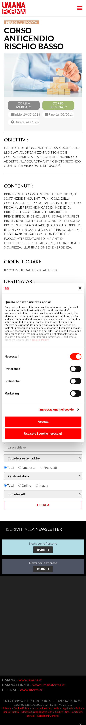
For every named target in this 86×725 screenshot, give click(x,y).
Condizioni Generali (48, 715)
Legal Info (67, 708)
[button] (79, 8)
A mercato (29, 467)
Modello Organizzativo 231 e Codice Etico (45, 711)
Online (26, 485)
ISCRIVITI (43, 549)
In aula (43, 485)
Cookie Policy (40, 340)
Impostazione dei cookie (56, 409)
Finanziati (50, 467)
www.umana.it (30, 680)
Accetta (43, 421)
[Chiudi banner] (80, 288)
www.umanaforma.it (48, 685)
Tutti (10, 467)
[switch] (75, 369)
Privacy (6, 708)
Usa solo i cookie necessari (43, 433)
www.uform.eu (31, 690)
